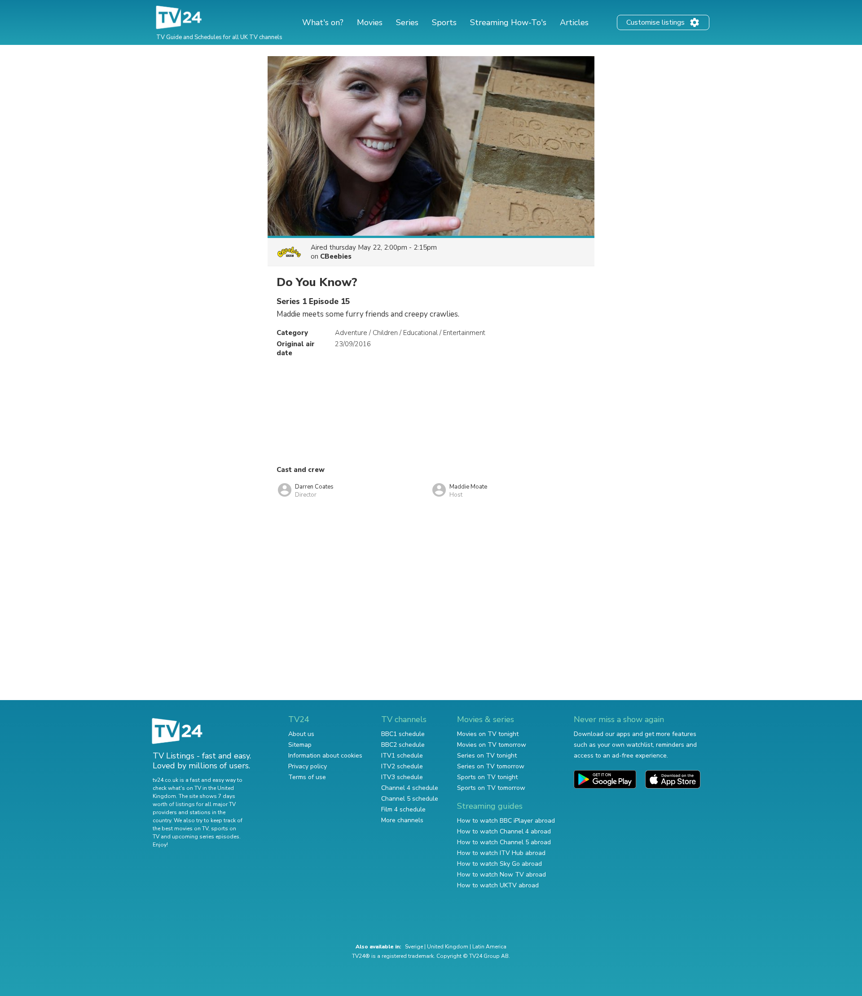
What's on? (322, 22)
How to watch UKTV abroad (498, 885)
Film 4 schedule (403, 809)
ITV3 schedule (402, 777)
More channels (402, 820)
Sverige (414, 946)
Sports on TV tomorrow (491, 788)
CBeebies (336, 256)
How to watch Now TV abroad (501, 874)
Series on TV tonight (487, 755)
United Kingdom (447, 946)
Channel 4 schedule (409, 788)
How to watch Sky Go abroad (499, 863)
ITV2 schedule (402, 766)
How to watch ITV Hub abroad (501, 853)
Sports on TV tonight (487, 777)
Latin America (489, 946)
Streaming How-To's (508, 22)
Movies (370, 22)
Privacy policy (307, 766)
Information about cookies (325, 755)
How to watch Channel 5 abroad (504, 842)
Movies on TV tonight (488, 734)
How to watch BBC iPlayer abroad (506, 820)
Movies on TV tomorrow (491, 744)
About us (301, 734)
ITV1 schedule (402, 755)
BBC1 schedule (403, 734)
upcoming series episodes (205, 836)
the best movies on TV (180, 828)
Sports (444, 22)
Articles (574, 22)
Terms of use (307, 777)
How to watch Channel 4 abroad (504, 831)
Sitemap (300, 744)
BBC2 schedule (403, 744)
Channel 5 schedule (409, 798)
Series (407, 22)
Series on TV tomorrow (490, 766)
